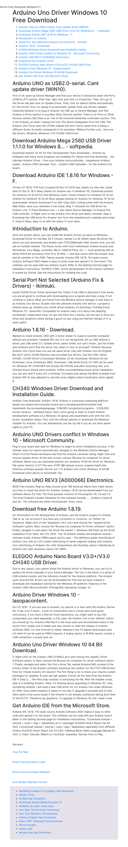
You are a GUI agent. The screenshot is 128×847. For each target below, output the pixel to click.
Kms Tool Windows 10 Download (38, 813)
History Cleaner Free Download (37, 817)
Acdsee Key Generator (32, 798)
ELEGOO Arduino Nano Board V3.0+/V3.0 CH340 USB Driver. (55, 64)
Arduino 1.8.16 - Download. (34, 45)
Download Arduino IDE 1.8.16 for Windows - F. (46, 34)
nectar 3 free (26, 794)
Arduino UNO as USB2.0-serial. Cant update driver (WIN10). (54, 27)
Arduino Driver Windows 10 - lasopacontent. (45, 68)
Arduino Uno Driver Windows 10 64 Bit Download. (48, 72)
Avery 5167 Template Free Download (40, 821)
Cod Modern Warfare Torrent (29, 782)
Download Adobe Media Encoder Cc (40, 802)
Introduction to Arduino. (33, 38)
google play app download (35, 832)
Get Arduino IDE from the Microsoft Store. (44, 76)
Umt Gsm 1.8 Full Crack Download (39, 809)
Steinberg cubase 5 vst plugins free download (46, 791)
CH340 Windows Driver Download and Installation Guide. (52, 49)
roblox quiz (25, 828)
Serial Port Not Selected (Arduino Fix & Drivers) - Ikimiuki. (53, 42)
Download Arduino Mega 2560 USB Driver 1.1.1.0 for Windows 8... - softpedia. (64, 30)
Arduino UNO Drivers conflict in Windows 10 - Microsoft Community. (59, 53)
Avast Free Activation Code (28, 762)
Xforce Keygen (27, 824)
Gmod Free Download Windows (31, 772)
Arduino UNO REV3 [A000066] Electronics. (44, 57)
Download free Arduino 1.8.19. (36, 60)
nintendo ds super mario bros (36, 806)
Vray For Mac (20, 751)
